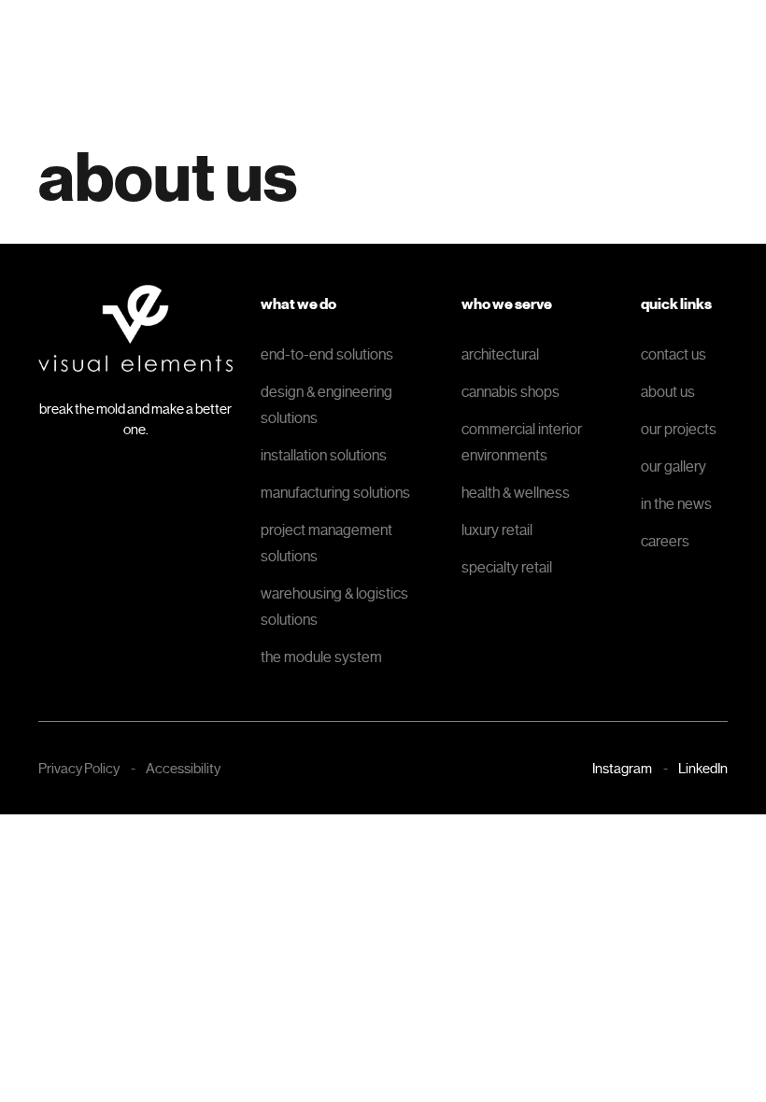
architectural (500, 354)
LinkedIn (703, 768)
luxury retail (496, 530)
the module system (321, 657)
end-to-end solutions (327, 354)
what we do (298, 304)
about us (668, 392)
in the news (676, 504)
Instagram (622, 768)
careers (665, 541)
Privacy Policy (79, 768)
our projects (678, 429)
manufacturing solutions (335, 493)
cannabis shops (510, 392)
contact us (673, 354)
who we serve (506, 304)
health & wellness (515, 493)
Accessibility (183, 768)
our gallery (673, 466)
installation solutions (324, 455)
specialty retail (506, 567)
